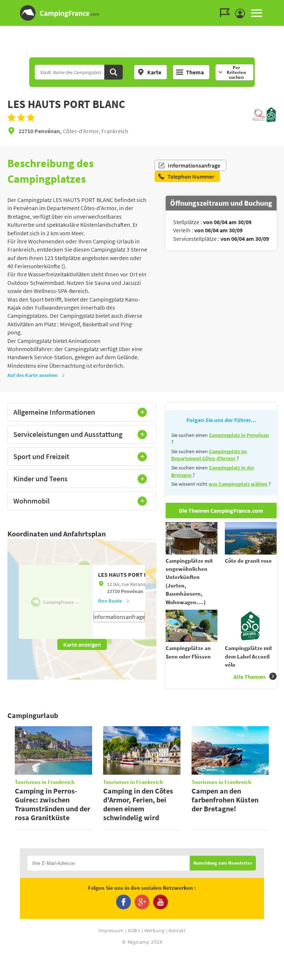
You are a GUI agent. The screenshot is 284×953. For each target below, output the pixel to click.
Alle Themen (249, 676)
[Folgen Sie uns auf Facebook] (123, 902)
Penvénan (132, 591)
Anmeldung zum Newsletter (222, 863)
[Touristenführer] (226, 13)
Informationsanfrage (194, 165)
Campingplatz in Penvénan (239, 435)
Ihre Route (110, 600)
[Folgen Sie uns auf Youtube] (160, 902)
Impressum (111, 930)
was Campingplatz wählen (238, 484)
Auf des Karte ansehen (32, 375)
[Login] (241, 13)
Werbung (154, 930)
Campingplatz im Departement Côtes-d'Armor (209, 455)
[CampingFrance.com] (142, 13)
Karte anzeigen (82, 644)
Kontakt (177, 930)
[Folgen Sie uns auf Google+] (142, 902)
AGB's (134, 930)
